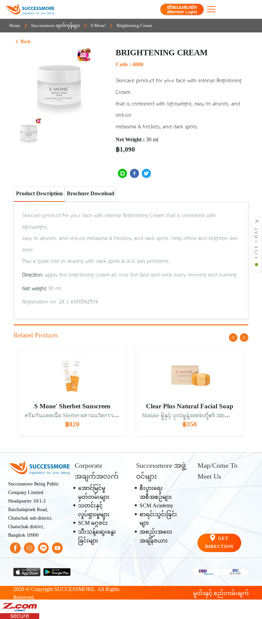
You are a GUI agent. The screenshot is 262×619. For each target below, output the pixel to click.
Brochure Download (90, 194)
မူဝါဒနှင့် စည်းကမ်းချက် (221, 594)
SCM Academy (156, 506)
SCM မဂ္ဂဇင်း (93, 524)
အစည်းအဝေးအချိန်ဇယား (156, 536)
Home (14, 26)
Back (25, 42)
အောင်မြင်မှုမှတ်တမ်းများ (94, 493)
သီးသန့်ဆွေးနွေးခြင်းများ (97, 536)
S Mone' (98, 26)
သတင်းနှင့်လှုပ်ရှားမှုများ (94, 510)
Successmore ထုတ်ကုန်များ (55, 26)
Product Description (39, 194)
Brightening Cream (134, 26)
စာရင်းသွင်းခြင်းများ (158, 519)
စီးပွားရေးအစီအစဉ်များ (156, 493)
